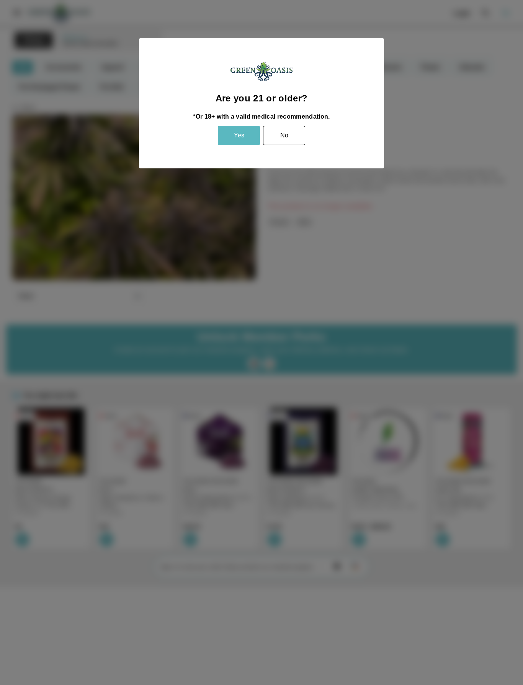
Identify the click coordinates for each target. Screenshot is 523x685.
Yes (239, 135)
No (284, 135)
